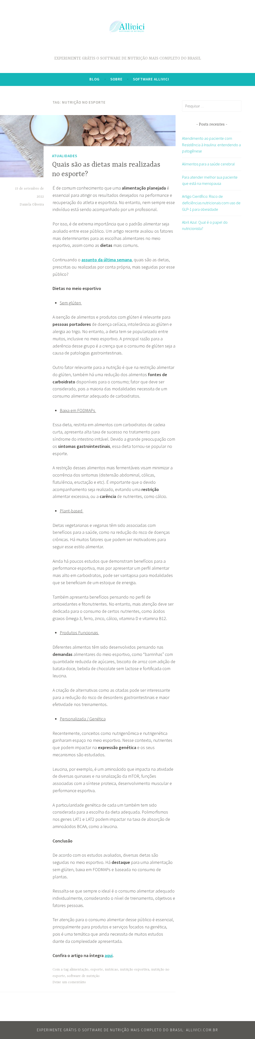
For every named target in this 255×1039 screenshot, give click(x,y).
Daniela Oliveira (32, 205)
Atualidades (64, 155)
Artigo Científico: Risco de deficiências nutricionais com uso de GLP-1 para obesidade (211, 202)
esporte (96, 969)
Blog (94, 79)
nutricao (111, 969)
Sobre (116, 79)
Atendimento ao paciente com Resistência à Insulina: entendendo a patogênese (211, 144)
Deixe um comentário (69, 982)
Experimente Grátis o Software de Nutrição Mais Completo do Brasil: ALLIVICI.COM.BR (127, 1030)
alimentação (78, 969)
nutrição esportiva (134, 969)
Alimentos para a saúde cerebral (208, 163)
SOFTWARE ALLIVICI (151, 79)
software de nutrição (83, 976)
